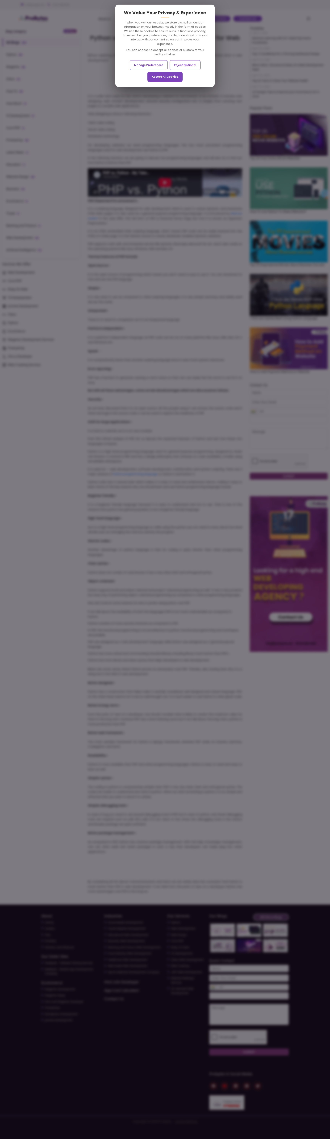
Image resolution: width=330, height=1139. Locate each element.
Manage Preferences (148, 65)
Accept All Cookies (165, 77)
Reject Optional (185, 65)
